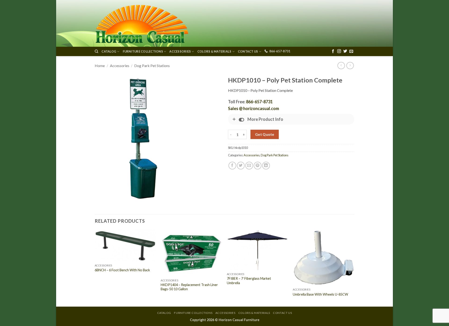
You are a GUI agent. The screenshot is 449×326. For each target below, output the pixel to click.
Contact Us (248, 51)
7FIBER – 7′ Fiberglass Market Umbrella (249, 280)
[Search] (96, 51)
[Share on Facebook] (232, 165)
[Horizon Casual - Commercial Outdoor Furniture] (141, 23)
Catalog (108, 51)
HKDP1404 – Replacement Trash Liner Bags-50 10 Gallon (189, 287)
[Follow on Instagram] (339, 51)
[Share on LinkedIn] (266, 165)
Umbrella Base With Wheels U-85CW (320, 294)
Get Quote (264, 134)
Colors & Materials (214, 51)
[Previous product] (350, 65)
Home (100, 65)
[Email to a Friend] (249, 165)
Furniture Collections (143, 51)
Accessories (180, 51)
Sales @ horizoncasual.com (253, 108)
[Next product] (341, 65)
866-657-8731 (279, 51)
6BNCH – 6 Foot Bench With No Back (122, 270)
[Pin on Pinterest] (257, 165)
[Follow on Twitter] (345, 51)
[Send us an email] (351, 51)
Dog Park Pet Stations (152, 65)
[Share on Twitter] (241, 165)
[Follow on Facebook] (333, 51)
